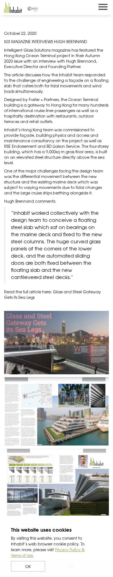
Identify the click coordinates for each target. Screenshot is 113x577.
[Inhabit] (13, 7)
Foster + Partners (44, 99)
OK (28, 566)
